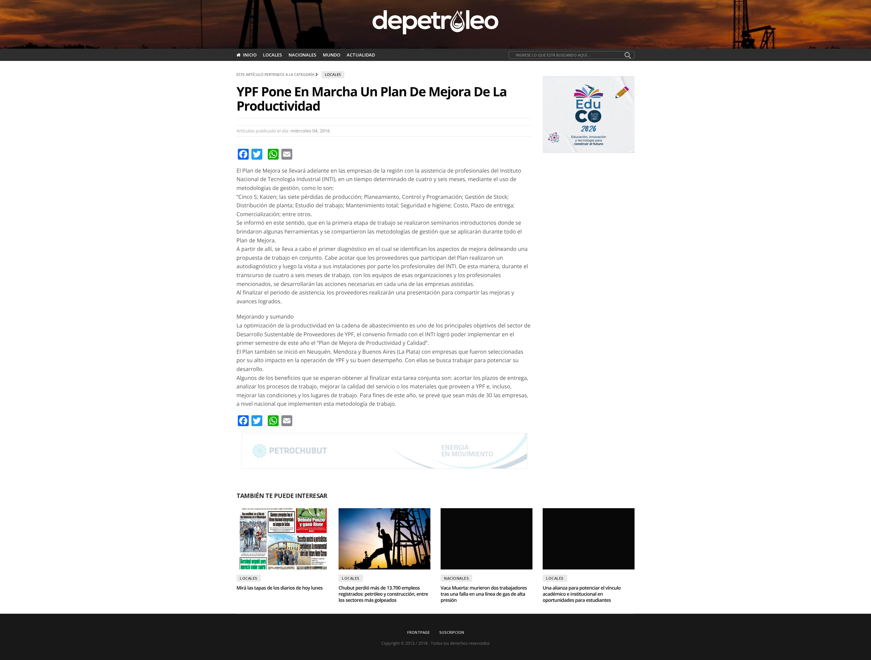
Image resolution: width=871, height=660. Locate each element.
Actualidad (361, 55)
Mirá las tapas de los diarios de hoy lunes (279, 588)
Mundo (331, 55)
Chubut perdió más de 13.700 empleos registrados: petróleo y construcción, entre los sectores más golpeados (383, 594)
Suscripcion (451, 632)
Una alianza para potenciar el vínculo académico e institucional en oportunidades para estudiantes (582, 594)
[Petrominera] (384, 451)
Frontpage (418, 632)
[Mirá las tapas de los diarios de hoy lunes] (282, 538)
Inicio (250, 55)
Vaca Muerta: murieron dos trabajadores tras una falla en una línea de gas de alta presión (484, 594)
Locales (272, 55)
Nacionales (302, 55)
